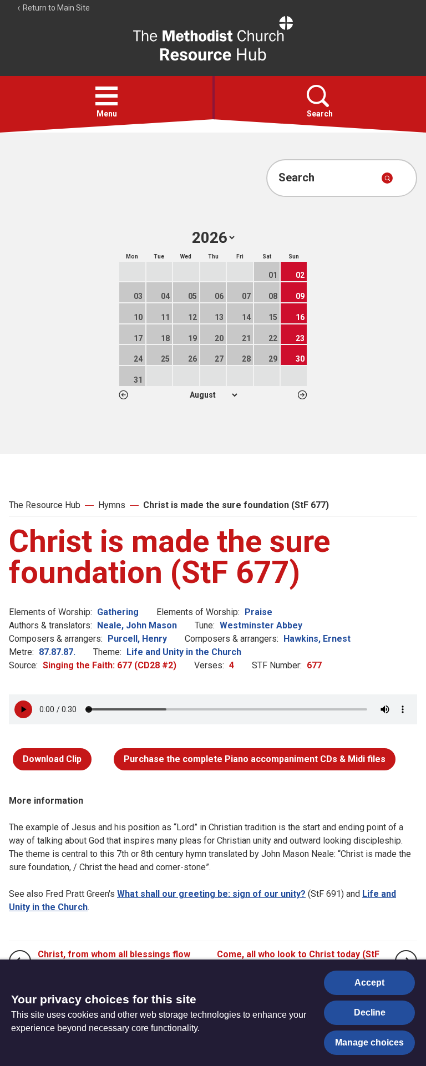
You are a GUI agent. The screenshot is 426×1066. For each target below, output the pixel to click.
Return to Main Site (55, 7)
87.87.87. (57, 652)
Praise (258, 612)
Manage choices (369, 1042)
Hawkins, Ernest (317, 638)
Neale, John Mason (137, 625)
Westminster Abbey (261, 625)
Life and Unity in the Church (183, 652)
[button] (106, 96)
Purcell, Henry (137, 638)
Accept (369, 982)
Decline (370, 1012)
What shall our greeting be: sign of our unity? (211, 894)
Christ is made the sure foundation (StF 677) (236, 505)
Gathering (118, 612)
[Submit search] (387, 178)
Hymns (111, 505)
